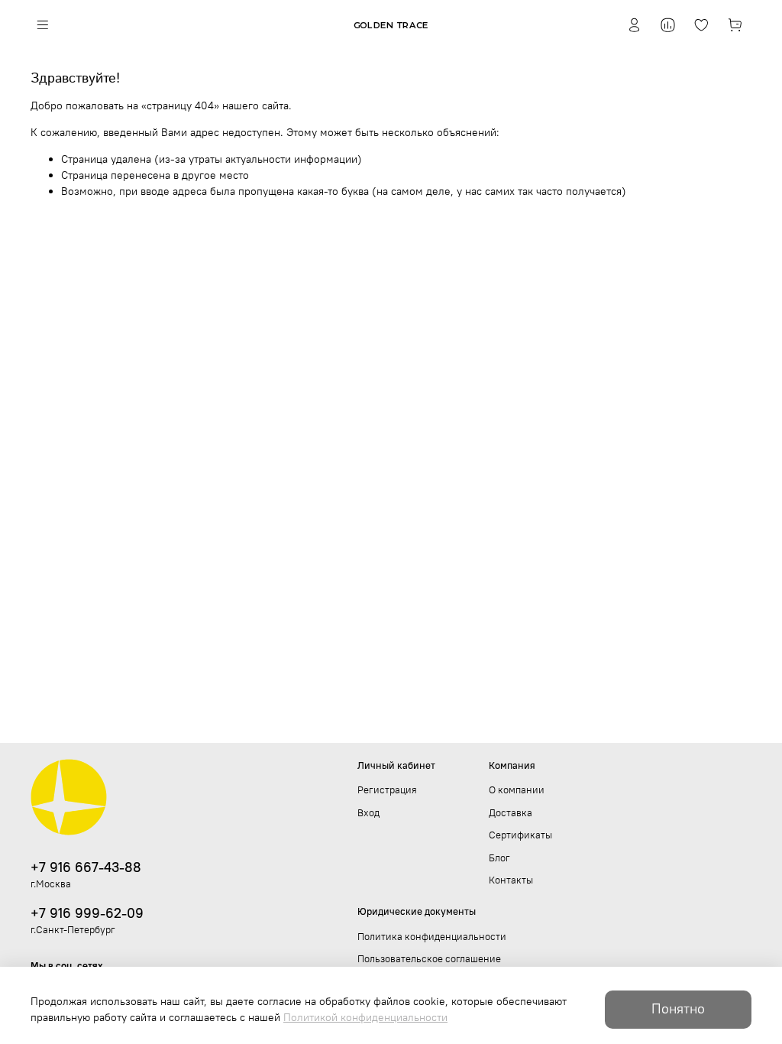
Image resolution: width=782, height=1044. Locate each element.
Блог (499, 858)
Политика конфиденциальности (431, 936)
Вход (368, 813)
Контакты (511, 880)
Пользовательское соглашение (429, 959)
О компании (516, 790)
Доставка (510, 813)
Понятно (678, 1008)
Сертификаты (520, 835)
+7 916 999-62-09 (87, 913)
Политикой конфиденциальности (365, 1017)
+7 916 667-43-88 (86, 867)
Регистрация (387, 790)
